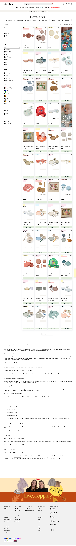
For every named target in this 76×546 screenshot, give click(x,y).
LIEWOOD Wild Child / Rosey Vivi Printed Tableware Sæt (44, 222)
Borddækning (58, 365)
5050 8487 (56, 512)
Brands (17, 7)
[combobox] (38, 4)
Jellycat (39, 530)
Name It (39, 508)
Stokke (39, 519)
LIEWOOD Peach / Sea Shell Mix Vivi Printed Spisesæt (57, 171)
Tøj (20, 7)
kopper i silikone (29, 390)
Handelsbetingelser (7, 519)
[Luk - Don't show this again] (74, 277)
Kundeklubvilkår (6, 523)
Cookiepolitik (6, 526)
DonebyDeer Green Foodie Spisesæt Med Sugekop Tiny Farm (33, 121)
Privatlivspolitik (7, 521)
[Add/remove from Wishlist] (33, 28)
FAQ (4, 510)
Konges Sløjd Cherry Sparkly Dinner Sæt (29, 70)
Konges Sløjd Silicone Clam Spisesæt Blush (42, 45)
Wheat (39, 526)
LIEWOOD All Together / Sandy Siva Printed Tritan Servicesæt (33, 222)
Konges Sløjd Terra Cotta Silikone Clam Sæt (55, 95)
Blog (15, 517)
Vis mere (5, 65)
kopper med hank (21, 390)
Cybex (39, 521)
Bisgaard (39, 512)
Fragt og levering (7, 512)
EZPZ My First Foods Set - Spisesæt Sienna (30, 45)
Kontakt (5, 508)
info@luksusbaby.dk (54, 513)
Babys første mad (17, 456)
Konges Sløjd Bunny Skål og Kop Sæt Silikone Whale (44, 298)
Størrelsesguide (17, 514)
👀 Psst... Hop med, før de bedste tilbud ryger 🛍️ (38, 0)
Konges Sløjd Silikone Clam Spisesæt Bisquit (43, 197)
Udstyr (26, 7)
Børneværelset (31, 7)
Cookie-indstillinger (7, 534)
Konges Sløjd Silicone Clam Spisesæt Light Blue (31, 95)
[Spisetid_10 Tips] (66, 103)
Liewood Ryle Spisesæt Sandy (53, 222)
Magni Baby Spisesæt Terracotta (28, 273)
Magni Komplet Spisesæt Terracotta (29, 197)
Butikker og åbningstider (29, 510)
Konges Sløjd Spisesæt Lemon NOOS (54, 45)
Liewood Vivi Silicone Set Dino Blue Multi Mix (68, 247)
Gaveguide (16, 512)
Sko (23, 7)
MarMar (39, 528)
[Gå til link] (38, 490)
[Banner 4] (66, 27)
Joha (39, 532)
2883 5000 (56, 520)
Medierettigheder (7, 530)
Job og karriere (27, 514)
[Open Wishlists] (69, 4)
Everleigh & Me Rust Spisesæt (53, 146)
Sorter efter (62, 24)
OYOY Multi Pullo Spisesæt (27, 298)
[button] (71, 4)
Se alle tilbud (16, 521)
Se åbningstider (53, 526)
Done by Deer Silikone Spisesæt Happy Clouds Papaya (44, 146)
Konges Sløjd (40, 510)
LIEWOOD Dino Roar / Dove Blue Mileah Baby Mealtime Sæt (45, 323)
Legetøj (37, 7)
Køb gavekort (6, 528)
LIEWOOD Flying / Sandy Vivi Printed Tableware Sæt (57, 247)
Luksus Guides (17, 510)
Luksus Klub (16, 508)
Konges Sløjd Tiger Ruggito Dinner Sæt (54, 70)
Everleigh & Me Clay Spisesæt (28, 171)
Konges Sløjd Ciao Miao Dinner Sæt (41, 171)
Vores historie (27, 508)
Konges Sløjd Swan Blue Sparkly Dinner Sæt (55, 121)
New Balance (40, 523)
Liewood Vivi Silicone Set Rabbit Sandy (67, 146)
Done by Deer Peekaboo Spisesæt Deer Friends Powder (57, 298)
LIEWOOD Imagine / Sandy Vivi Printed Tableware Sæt (44, 247)
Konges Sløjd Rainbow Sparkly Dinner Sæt (68, 95)
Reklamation (6, 517)
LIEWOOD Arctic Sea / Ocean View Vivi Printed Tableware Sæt (45, 70)
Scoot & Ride (40, 517)
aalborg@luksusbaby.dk (54, 521)
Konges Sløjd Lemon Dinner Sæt (66, 171)
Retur (5, 514)
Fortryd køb (6, 532)
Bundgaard (40, 514)
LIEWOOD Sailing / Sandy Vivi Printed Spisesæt (31, 323)
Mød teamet (27, 512)
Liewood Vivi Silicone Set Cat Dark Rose (42, 273)
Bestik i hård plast (25, 373)
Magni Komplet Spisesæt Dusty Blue (54, 323)
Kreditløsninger (17, 519)
